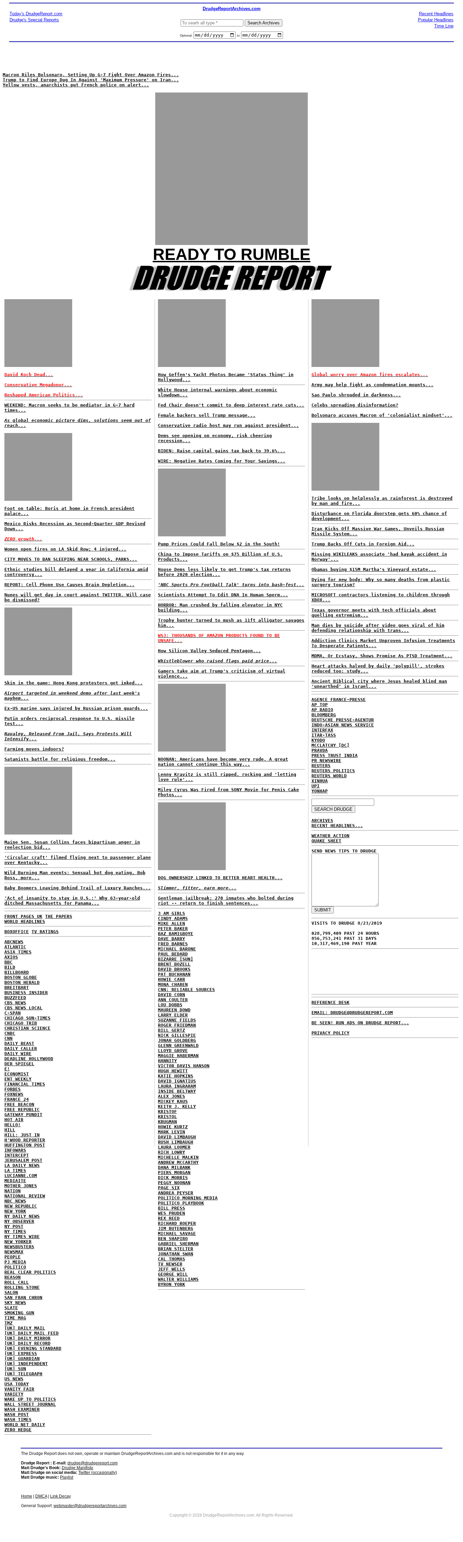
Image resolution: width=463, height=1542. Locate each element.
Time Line (444, 25)
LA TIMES (15, 1170)
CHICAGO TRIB (20, 1023)
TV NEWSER (170, 1264)
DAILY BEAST (19, 1043)
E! (7, 1068)
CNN (8, 1038)
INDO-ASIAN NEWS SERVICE (342, 724)
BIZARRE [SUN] (175, 959)
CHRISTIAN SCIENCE (27, 1028)
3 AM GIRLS (171, 913)
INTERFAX (322, 730)
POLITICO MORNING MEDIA (188, 1197)
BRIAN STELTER (175, 1248)
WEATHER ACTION (330, 835)
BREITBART (16, 987)
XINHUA (319, 780)
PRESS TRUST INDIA (334, 755)
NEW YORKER (18, 1241)
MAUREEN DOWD (174, 1009)
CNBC (9, 1033)
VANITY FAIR (19, 1389)
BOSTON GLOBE (20, 977)
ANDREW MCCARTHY (178, 1162)
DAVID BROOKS (174, 969)
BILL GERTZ (171, 1030)
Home (26, 1496)
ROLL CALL (16, 1282)
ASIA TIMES (18, 951)
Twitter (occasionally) (97, 1472)
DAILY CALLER (20, 1048)
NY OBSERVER (19, 1221)
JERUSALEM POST (23, 1160)
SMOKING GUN (19, 1312)
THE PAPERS (58, 916)
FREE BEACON (19, 1104)
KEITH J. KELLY (177, 1106)
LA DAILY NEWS (22, 1165)
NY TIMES (15, 1231)
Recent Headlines (436, 13)
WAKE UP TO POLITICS (30, 1399)
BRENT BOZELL (174, 964)
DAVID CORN (171, 994)
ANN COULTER (173, 999)
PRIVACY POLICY (330, 1032)
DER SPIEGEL (19, 1063)
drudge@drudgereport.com (92, 1463)
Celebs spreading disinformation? (354, 405)
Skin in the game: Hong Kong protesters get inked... (73, 682)
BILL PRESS (171, 1208)
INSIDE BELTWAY (177, 1091)
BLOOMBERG (323, 714)
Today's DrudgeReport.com (35, 13)
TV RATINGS (45, 931)
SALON (11, 1292)
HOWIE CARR (171, 979)
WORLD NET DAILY (24, 1424)
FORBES (12, 1089)
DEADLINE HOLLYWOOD (28, 1058)
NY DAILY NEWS (22, 1216)
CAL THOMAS (171, 1258)
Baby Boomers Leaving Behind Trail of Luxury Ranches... (77, 887)
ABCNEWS (13, 941)
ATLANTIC (15, 946)
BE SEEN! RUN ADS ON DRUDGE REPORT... (360, 1022)
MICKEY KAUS (173, 1101)
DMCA (41, 1496)
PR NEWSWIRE (326, 760)
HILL (9, 1129)
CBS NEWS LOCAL (23, 1007)
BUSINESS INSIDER (26, 992)
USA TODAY (16, 1383)
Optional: (187, 35)
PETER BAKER (173, 928)
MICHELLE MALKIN (178, 1157)
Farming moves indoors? (34, 749)
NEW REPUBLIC (20, 1206)
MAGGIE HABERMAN (178, 1055)
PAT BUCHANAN (174, 974)
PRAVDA (319, 750)
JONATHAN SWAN (175, 1253)
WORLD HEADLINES (24, 921)
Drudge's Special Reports (34, 19)
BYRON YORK (171, 1284)
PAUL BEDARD (173, 954)
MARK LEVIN (171, 1131)
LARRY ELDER (173, 1014)
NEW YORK (15, 1211)
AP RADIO (322, 709)
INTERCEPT (16, 1155)
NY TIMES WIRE (22, 1236)
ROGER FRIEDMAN (177, 1025)
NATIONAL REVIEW (24, 1195)
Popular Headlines (436, 19)
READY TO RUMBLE (231, 254)
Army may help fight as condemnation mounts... (372, 384)
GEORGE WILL (173, 1274)
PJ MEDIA (15, 1262)
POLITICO (15, 1267)
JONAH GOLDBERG (177, 1040)
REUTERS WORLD (329, 775)
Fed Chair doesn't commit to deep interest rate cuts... (231, 405)
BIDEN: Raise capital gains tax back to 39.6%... (221, 450)
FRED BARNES (173, 943)
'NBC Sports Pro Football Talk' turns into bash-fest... (231, 584)
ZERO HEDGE (18, 1429)
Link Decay (60, 1496)
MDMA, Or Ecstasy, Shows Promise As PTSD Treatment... (381, 655)
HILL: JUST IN (22, 1134)
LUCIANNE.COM (20, 1175)
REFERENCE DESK (330, 1002)
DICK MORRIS (173, 1177)
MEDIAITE (15, 1180)
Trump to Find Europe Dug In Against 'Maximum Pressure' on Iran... (91, 79)
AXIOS (11, 957)
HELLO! (12, 1124)
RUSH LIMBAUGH (175, 1142)
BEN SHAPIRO (173, 1238)
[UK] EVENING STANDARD (32, 1348)
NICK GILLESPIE (177, 1035)
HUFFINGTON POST (24, 1145)
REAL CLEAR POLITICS (30, 1272)
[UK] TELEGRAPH (23, 1373)
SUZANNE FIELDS (177, 1020)
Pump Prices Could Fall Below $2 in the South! (219, 544)
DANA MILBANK (174, 1167)
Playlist (66, 1477)
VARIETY (13, 1394)
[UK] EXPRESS (20, 1353)
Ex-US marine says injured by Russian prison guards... (76, 708)
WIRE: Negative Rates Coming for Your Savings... (221, 461)
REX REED (169, 1218)
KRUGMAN (167, 1121)
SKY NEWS (15, 1302)
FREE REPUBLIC (22, 1109)
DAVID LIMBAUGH (177, 1136)
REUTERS (320, 765)
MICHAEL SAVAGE (177, 1233)
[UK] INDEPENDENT (26, 1363)
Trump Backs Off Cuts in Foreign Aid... (363, 544)
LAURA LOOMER (174, 1147)
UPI (315, 785)
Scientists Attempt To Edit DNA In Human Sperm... (223, 594)
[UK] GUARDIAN (22, 1358)
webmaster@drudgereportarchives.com (90, 1505)
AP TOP (319, 704)
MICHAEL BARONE (177, 948)
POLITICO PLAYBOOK (181, 1203)
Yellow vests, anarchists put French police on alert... (76, 84)
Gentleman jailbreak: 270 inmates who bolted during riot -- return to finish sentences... (226, 901)
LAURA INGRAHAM (177, 1086)
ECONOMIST (16, 1073)
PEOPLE (12, 1256)
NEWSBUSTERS (19, 1246)
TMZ (8, 1322)
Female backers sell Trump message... (207, 415)
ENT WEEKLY (18, 1079)
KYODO (318, 740)
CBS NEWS (15, 1002)
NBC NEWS (15, 1201)
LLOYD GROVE (173, 1050)
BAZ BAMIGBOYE (175, 933)
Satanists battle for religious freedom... (60, 759)
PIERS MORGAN (174, 1172)
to (238, 35)
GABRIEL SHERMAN (178, 1243)
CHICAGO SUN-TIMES (27, 1018)
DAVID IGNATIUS (177, 1081)
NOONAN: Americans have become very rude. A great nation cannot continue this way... (223, 762)
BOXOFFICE (16, 931)
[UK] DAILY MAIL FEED (31, 1333)
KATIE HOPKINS (175, 1075)
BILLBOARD (16, 972)
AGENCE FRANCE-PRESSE (338, 699)
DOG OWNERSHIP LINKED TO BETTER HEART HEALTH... (220, 877)
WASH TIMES (18, 1419)
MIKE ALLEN (171, 923)
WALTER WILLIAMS (178, 1279)
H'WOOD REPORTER (24, 1140)
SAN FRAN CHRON (23, 1297)
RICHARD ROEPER (177, 1223)
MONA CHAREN (173, 984)
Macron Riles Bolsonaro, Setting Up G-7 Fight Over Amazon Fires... (91, 74)
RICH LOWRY (171, 1152)
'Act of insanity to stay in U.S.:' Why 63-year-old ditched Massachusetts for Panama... (72, 901)
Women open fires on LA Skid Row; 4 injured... (65, 549)
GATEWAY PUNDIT (23, 1114)
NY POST (13, 1226)
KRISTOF (167, 1111)
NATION (12, 1190)
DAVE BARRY (171, 938)
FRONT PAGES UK (23, 916)
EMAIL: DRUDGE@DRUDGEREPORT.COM (352, 1012)
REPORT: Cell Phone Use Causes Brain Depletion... (69, 584)
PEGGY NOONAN (174, 1182)
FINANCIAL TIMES (24, 1084)
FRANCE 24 (16, 1099)
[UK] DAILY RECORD (27, 1343)
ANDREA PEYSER (175, 1192)
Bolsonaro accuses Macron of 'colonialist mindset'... (381, 415)
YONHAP (319, 791)
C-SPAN (12, 1012)
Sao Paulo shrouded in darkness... (356, 394)
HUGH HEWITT (173, 1070)
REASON (12, 1277)
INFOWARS (15, 1150)
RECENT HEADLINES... (337, 825)
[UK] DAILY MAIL (24, 1328)
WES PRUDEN (171, 1213)
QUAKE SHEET (326, 840)
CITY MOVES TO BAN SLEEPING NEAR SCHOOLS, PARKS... (70, 559)
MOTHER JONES (20, 1185)
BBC (8, 962)
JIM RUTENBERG (175, 1228)
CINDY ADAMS (173, 918)
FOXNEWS (13, 1094)
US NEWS (13, 1378)
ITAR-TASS (323, 735)
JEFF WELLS (171, 1269)
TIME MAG (15, 1317)
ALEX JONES (171, 1096)
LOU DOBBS (170, 1004)
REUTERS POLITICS (333, 770)
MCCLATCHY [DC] (330, 745)
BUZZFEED (15, 997)
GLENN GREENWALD (178, 1045)
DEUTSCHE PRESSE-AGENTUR (342, 719)
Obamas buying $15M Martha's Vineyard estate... (373, 569)
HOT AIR (13, 1119)
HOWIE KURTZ (173, 1126)
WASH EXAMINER (22, 1409)
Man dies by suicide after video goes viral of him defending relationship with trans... (377, 628)
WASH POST (16, 1414)
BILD (9, 967)
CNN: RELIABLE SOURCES (186, 989)
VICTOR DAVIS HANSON (183, 1065)
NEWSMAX (13, 1251)
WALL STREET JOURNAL (30, 1404)
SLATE (11, 1307)
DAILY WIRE (18, 1053)
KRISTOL (167, 1116)
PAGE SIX (169, 1187)
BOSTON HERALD (22, 982)
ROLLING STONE (22, 1287)
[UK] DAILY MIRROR (27, 1338)
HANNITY (167, 1060)
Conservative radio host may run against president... (228, 425)
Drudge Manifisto (77, 1467)
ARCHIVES (322, 820)
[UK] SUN (15, 1368)
